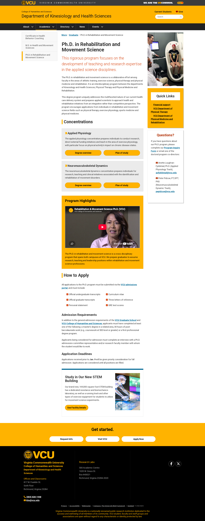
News (82, 26)
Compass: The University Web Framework (109, 506)
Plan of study (121, 153)
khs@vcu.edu (33, 500)
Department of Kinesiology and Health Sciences (66, 16)
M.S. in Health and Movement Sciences (39, 46)
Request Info (66, 439)
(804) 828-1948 (33, 497)
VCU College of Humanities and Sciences (82, 323)
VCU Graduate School (125, 320)
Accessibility (74, 506)
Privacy (64, 506)
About (26, 26)
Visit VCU (102, 439)
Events (95, 26)
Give (180, 3)
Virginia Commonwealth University (68, 3)
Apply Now (138, 439)
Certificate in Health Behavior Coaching (35, 37)
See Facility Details (76, 407)
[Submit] (181, 16)
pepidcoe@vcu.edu (165, 191)
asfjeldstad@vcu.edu (166, 172)
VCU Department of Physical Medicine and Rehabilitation (162, 119)
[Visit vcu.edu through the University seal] (47, 455)
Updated (131, 506)
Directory (64, 26)
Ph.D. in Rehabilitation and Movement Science (38, 56)
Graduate (73, 35)
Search (160, 17)
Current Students (163, 11)
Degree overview (83, 153)
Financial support (161, 104)
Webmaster (86, 506)
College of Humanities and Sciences (37, 12)
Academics (44, 26)
